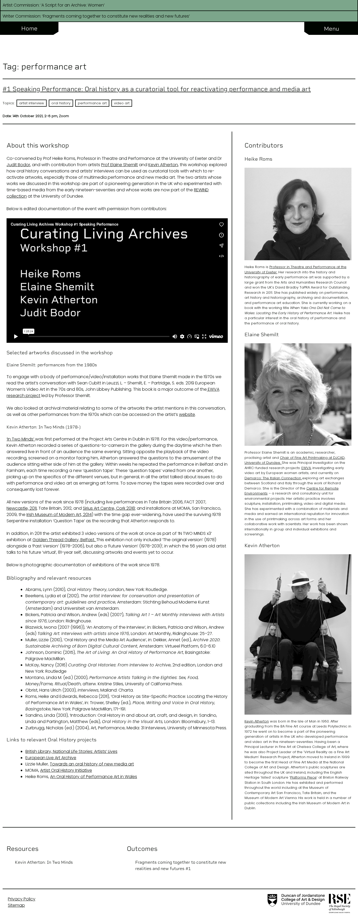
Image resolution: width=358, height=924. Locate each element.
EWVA (306, 467)
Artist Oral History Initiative (66, 770)
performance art (92, 103)
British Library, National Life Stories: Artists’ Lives (71, 751)
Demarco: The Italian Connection (273, 478)
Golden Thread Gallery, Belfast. (64, 540)
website (187, 414)
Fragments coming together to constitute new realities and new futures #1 (180, 865)
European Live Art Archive (50, 758)
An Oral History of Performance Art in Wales (93, 777)
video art (121, 103)
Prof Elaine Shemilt (119, 165)
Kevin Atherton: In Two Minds (44, 862)
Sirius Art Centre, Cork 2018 (109, 508)
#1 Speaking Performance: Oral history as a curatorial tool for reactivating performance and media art (157, 89)
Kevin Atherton (163, 165)
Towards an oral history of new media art (92, 764)
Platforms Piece (303, 777)
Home (29, 28)
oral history (60, 103)
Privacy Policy (21, 899)
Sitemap (16, 905)
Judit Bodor (18, 165)
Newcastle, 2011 (22, 508)
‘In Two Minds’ (21, 439)
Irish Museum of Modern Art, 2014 (59, 515)
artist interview (31, 103)
